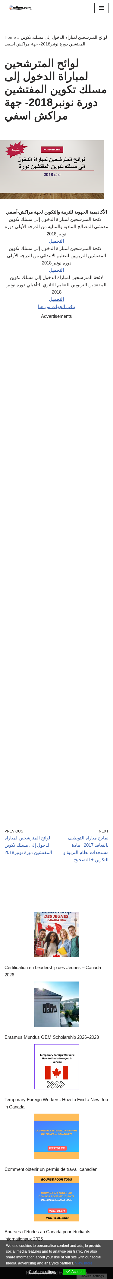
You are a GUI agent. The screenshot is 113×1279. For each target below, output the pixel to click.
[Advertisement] (56, 565)
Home (10, 37)
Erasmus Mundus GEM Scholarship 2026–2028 (52, 1037)
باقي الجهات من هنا (56, 306)
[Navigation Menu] (101, 8)
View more (84, 1263)
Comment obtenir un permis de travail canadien (51, 1169)
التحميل (56, 241)
